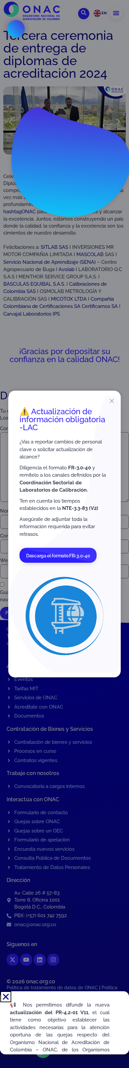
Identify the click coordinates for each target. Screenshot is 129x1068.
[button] (6, 997)
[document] (64, 534)
